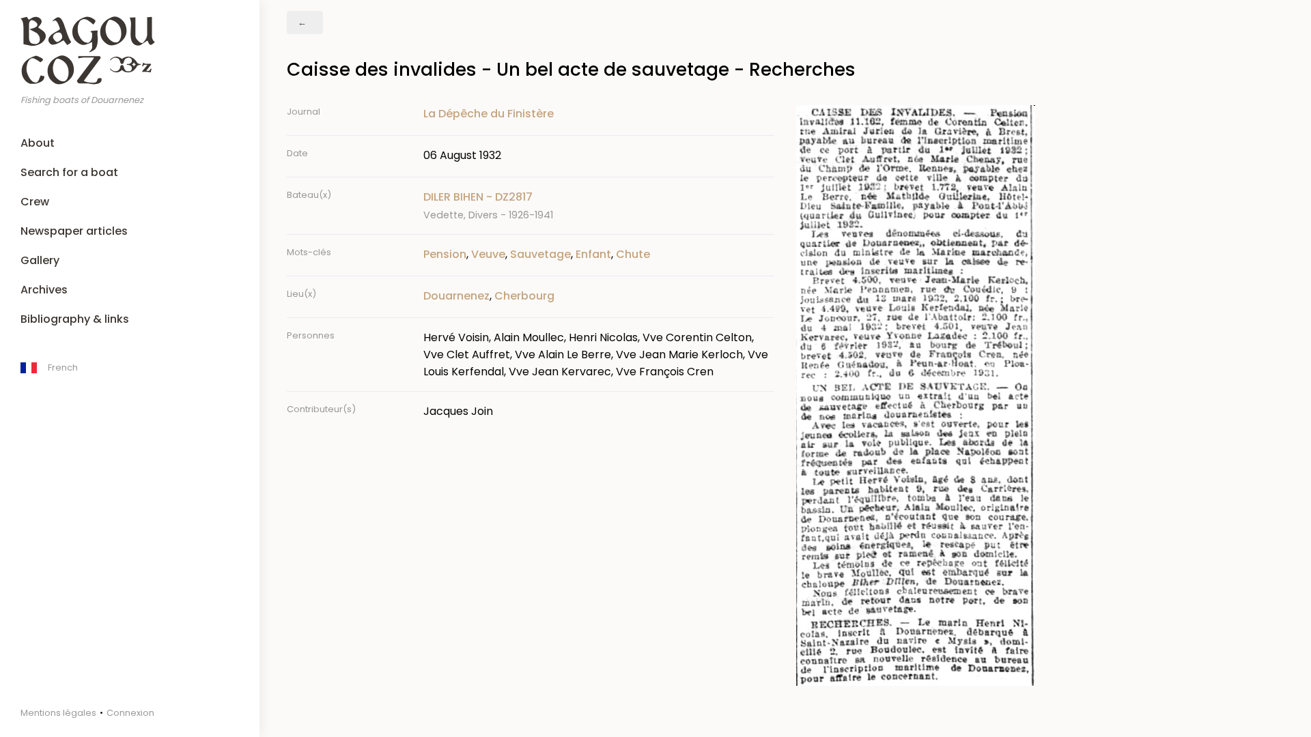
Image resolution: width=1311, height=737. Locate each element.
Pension (444, 254)
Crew (34, 201)
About (37, 143)
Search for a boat (69, 172)
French (63, 367)
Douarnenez (456, 296)
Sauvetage (540, 254)
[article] (598, 205)
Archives (44, 290)
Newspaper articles (74, 231)
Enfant (593, 254)
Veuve (488, 254)
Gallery (39, 260)
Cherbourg (524, 296)
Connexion (130, 713)
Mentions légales (58, 713)
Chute (633, 254)
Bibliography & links (74, 319)
